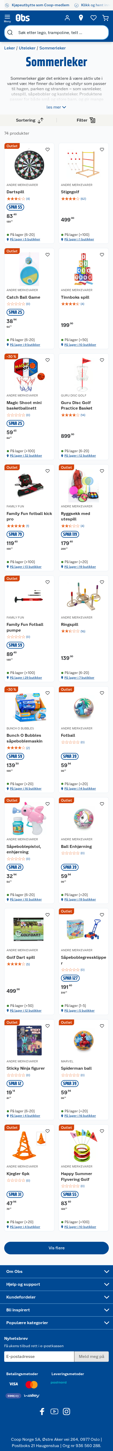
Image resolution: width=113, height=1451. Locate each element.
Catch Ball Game (23, 297)
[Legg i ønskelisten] (47, 149)
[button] (56, 1248)
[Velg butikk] (81, 17)
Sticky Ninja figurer (26, 1068)
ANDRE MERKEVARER (22, 185)
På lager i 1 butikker (79, 239)
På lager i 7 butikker (79, 677)
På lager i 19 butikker (80, 567)
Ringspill (69, 624)
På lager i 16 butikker (26, 788)
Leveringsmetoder (68, 1374)
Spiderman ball (76, 1068)
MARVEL (67, 1061)
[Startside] (37, 17)
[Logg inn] (67, 17)
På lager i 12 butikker (80, 455)
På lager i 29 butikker (26, 677)
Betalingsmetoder (22, 1374)
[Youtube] (54, 1411)
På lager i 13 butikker (26, 567)
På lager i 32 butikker (26, 455)
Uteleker (27, 48)
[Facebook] (42, 1411)
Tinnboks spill (75, 297)
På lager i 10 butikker (80, 345)
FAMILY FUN (15, 506)
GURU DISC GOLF (73, 395)
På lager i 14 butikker (80, 788)
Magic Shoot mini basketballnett (24, 405)
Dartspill (15, 191)
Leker (9, 48)
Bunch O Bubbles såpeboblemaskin (25, 738)
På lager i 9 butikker (25, 345)
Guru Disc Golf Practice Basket (77, 405)
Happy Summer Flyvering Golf (76, 1176)
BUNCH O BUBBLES (20, 728)
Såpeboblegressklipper (83, 960)
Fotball (68, 735)
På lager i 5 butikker (25, 239)
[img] (29, 199)
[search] (10, 32)
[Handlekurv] (105, 17)
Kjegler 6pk (18, 1173)
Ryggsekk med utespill (75, 516)
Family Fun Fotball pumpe (25, 627)
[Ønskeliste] (93, 17)
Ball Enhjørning (76, 846)
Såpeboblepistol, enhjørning (24, 849)
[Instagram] (66, 1411)
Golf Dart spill (21, 957)
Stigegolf (70, 191)
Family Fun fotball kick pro (29, 516)
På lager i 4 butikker (25, 1116)
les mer (54, 107)
